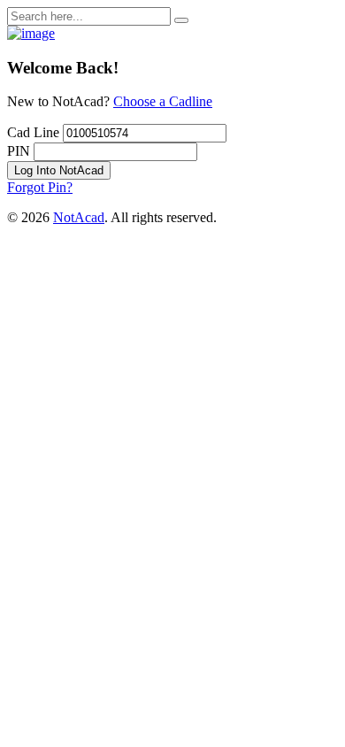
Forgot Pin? (40, 187)
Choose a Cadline (162, 101)
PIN (18, 150)
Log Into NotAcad (59, 170)
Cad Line (33, 132)
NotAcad (78, 217)
